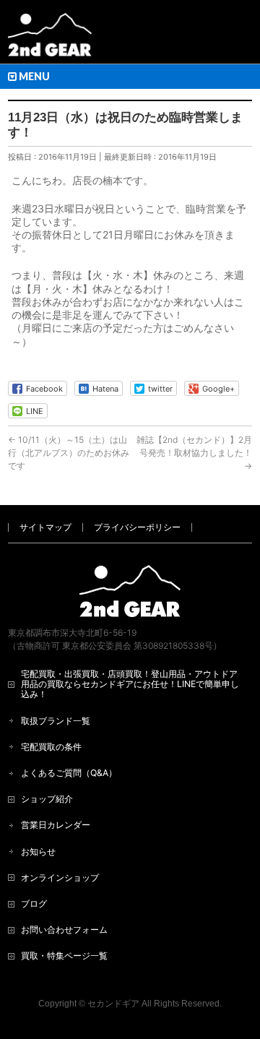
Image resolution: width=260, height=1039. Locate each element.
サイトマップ (46, 527)
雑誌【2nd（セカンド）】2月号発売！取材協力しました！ (194, 452)
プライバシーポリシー (137, 527)
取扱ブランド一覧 (55, 720)
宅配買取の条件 (51, 746)
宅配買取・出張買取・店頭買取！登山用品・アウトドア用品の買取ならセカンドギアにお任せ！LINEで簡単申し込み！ (130, 683)
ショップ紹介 (47, 798)
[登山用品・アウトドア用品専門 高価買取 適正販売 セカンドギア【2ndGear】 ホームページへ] (50, 40)
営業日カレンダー (55, 824)
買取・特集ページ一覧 (64, 955)
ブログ (34, 903)
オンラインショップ (60, 877)
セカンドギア (113, 1004)
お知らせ (38, 851)
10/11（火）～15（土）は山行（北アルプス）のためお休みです (68, 452)
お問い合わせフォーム (64, 929)
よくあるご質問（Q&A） (69, 772)
